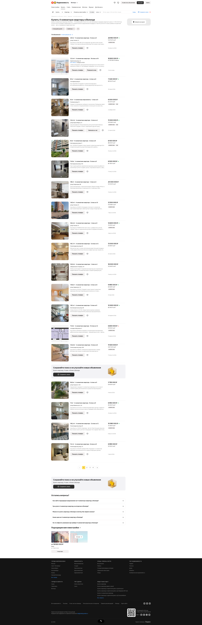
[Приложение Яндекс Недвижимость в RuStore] (149, 614)
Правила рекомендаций (107, 603)
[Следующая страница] (97, 467)
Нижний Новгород (56, 575)
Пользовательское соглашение (91, 603)
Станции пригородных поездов (105, 568)
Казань (53, 572)
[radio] (86, 467)
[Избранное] (114, 2)
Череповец (54, 586)
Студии (76, 566)
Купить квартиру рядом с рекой (105, 586)
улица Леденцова (74, 184)
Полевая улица (74, 102)
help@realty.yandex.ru (82, 613)
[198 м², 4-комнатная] (60, 190)
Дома (130, 568)
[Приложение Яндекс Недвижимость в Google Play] (144, 614)
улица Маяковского (75, 405)
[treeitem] (55, 7)
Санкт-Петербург (55, 566)
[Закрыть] (150, 12)
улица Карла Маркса (75, 122)
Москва (53, 563)
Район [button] (134, 12)
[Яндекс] (148, 622)
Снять (75, 586)
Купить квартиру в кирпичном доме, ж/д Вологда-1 (110, 588)
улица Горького (74, 384)
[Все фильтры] (52, 12)
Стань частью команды (75, 603)
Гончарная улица (74, 81)
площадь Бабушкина (75, 328)
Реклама (65, 603)
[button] (118, 2)
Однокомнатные (78, 572)
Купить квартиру (101, 584)
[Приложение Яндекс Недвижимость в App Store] (141, 614)
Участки (131, 566)
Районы (99, 566)
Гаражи (131, 563)
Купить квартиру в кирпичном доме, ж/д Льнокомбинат (111, 595)
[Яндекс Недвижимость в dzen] (147, 603)
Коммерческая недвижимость (137, 572)
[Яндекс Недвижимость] (60, 2)
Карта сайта (124, 603)
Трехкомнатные (78, 568)
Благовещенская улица (76, 307)
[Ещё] (78, 28)
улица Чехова (73, 40)
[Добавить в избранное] (87, 48)
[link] (148, 2)
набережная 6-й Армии (76, 266)
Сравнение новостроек (103, 570)
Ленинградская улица (75, 246)
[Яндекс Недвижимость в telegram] (150, 603)
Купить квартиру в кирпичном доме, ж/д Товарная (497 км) (112, 590)
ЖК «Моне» (73, 62)
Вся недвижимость (56, 603)
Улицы (99, 572)
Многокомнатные (78, 563)
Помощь (117, 603)
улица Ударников (74, 287)
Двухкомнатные (78, 570)
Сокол (52, 584)
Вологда (53, 588)
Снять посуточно (78, 584)
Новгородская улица (75, 143)
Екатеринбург (54, 570)
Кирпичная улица (74, 61)
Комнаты (131, 570)
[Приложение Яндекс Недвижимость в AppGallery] (147, 614)
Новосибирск (54, 568)
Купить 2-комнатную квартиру (105, 593)
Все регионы (100, 563)
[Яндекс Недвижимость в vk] (144, 603)
